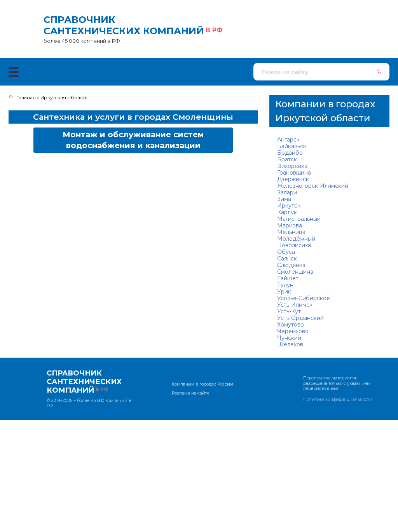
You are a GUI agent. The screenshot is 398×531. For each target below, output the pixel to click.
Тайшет (287, 278)
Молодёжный (296, 238)
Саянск (287, 258)
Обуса (286, 251)
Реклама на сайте (190, 393)
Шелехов (290, 344)
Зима (284, 199)
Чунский (289, 337)
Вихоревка (292, 165)
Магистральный (299, 218)
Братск (287, 159)
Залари (287, 192)
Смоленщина (295, 271)
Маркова (289, 225)
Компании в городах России (202, 384)
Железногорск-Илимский (312, 185)
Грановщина (294, 172)
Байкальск (291, 146)
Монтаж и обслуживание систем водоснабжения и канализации (133, 140)
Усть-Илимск (294, 304)
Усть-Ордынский (300, 317)
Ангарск (288, 139)
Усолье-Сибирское (303, 298)
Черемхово (293, 331)
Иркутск (288, 205)
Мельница (291, 232)
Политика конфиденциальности (337, 399)
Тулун (285, 284)
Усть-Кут (289, 311)
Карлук (287, 212)
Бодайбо (290, 152)
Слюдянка (291, 265)
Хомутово (290, 324)
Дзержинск (293, 179)
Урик (284, 291)
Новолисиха (294, 245)
